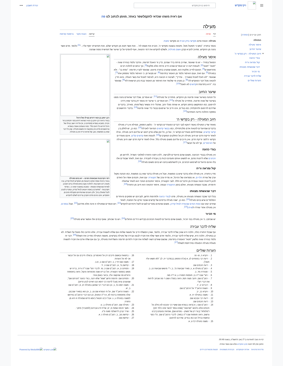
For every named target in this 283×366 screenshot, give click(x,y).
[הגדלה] (62, 117)
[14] (185, 111)
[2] (202, 65)
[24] (123, 218)
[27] (176, 242)
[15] (140, 127)
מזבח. (166, 41)
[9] (124, 80)
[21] (119, 203)
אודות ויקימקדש (242, 349)
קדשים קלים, (137, 135)
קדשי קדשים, (209, 132)
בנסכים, (64, 203)
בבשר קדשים (163, 128)
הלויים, (198, 177)
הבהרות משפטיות (227, 349)
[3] (146, 65)
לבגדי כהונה (165, 196)
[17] (185, 142)
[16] (158, 135)
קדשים (193, 84)
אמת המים (195, 203)
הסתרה (245, 35)
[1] (79, 45)
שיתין (190, 207)
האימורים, (208, 143)
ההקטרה (171, 184)
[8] (187, 80)
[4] (203, 69)
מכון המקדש (242, 344)
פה (103, 16)
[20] (188, 199)
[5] (207, 72)
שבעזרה (185, 203)
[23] (186, 207)
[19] (125, 184)
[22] (75, 203)
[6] (159, 72)
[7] (116, 72)
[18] (140, 161)
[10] (178, 83)
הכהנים (212, 158)
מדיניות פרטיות (257, 349)
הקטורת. (152, 177)
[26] (74, 235)
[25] (72, 218)
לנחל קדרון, (175, 203)
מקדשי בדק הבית (188, 41)
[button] (261, 5)
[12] (171, 100)
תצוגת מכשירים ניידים (209, 349)
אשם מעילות (174, 49)
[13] (135, 107)
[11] (155, 96)
